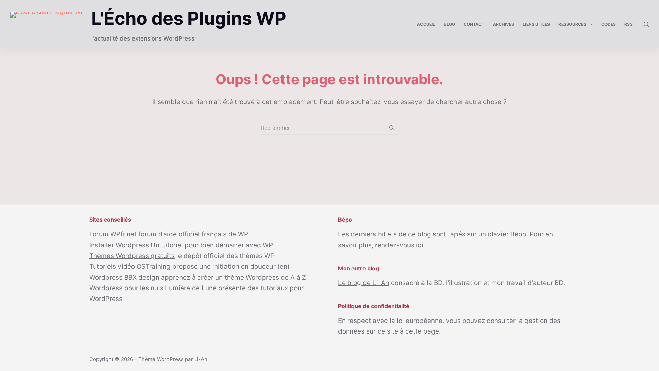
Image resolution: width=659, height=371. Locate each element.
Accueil (426, 24)
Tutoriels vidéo (112, 266)
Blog (449, 24)
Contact (474, 24)
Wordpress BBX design (124, 277)
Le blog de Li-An (363, 283)
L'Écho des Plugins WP (188, 18)
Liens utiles (536, 24)
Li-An (200, 359)
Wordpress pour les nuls (126, 288)
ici (419, 245)
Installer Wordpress (119, 245)
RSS (628, 24)
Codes (608, 24)
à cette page (419, 331)
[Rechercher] (646, 24)
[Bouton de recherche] (391, 127)
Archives (503, 24)
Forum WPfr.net (113, 234)
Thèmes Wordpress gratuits (132, 256)
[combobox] (323, 128)
